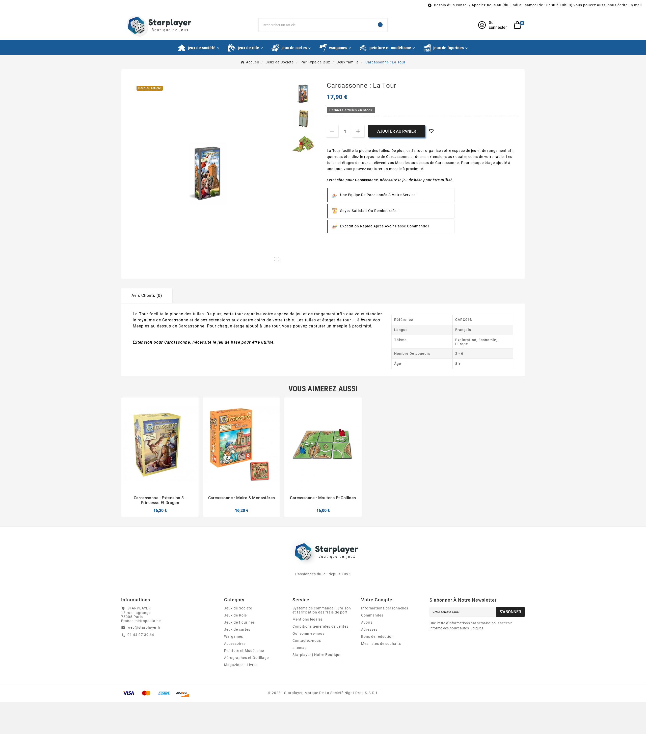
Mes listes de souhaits (381, 644)
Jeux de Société (238, 608)
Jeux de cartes (237, 629)
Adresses (369, 629)
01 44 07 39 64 (140, 635)
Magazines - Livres (241, 665)
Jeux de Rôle (235, 615)
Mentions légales (307, 619)
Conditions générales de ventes (320, 626)
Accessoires (235, 644)
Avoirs (366, 622)
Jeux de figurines (239, 622)
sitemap (299, 648)
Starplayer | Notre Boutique (316, 655)
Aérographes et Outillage (246, 658)
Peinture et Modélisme (244, 651)
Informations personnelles (384, 608)
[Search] (380, 25)
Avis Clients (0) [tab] (146, 295)
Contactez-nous (306, 640)
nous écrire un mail (570, 5)
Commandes (372, 615)
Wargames (233, 636)
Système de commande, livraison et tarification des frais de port (321, 610)
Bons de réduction (377, 636)
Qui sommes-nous (308, 633)
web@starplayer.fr (144, 627)
